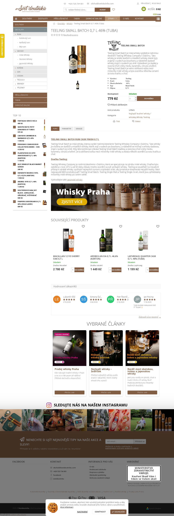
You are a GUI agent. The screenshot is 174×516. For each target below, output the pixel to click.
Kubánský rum (25, 38)
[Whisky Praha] (106, 197)
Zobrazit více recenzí (148, 317)
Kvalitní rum (108, 492)
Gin (18, 72)
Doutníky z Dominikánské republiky (61, 492)
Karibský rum (24, 42)
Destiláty (43, 18)
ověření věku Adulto (18, 515)
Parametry (66, 129)
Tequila (20, 79)
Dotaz (137, 121)
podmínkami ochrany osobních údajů (122, 448)
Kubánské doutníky (37, 492)
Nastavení (82, 512)
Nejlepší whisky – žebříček (101, 370)
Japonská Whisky (26, 63)
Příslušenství (61, 18)
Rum (19, 34)
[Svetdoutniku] (31, 8)
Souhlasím (120, 512)
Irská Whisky (24, 55)
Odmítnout (100, 512)
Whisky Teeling (143, 117)
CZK (155, 14)
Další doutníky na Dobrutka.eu (89, 492)
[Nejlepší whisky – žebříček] (106, 348)
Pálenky (21, 87)
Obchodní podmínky (98, 475)
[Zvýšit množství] (136, 97)
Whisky (20, 51)
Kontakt (139, 18)
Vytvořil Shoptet (155, 508)
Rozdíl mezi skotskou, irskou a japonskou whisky (140, 371)
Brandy (20, 83)
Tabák (77, 18)
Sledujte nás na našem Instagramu (91, 404)
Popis (55, 129)
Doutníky (27, 18)
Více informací (66, 507)
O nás (126, 18)
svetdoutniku (58, 479)
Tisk (118, 121)
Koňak (20, 68)
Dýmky (111, 18)
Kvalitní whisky (120, 492)
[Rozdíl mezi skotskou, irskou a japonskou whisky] (142, 348)
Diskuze (79, 129)
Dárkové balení (94, 18)
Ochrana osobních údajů (100, 478)
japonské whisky (74, 179)
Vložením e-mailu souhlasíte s (122, 447)
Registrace (156, 3)
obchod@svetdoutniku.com (64, 467)
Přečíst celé (70, 392)
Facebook (57, 475)
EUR (159, 14)
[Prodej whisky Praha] (69, 348)
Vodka (20, 76)
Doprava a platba (97, 472)
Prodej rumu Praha (136, 492)
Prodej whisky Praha (67, 369)
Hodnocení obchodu (98, 469)
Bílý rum (22, 46)
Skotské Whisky (25, 59)
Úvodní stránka (16, 18)
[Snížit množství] (136, 100)
